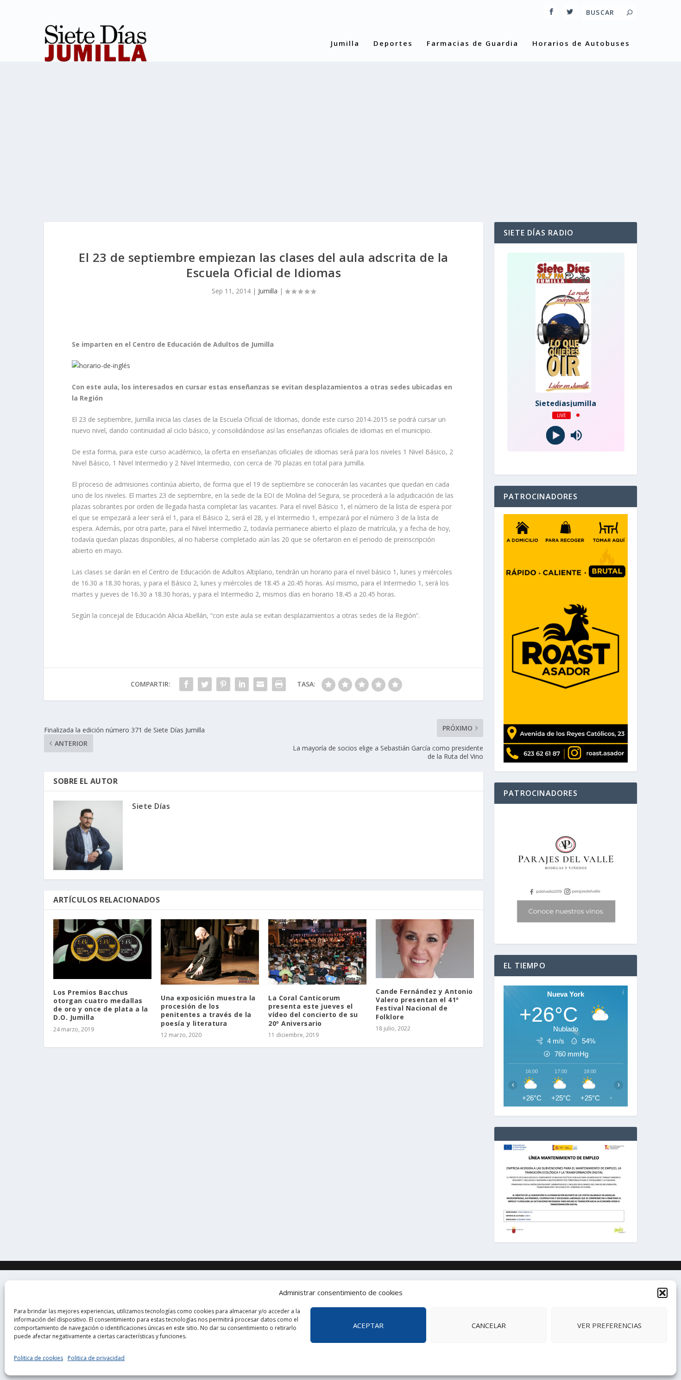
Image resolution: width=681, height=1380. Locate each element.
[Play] (555, 435)
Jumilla (345, 43)
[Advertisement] (340, 134)
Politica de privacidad (96, 1358)
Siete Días (151, 806)
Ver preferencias (609, 1325)
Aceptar (368, 1325)
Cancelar (489, 1325)
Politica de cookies (38, 1358)
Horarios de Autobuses (581, 43)
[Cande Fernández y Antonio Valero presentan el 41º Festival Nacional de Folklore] (425, 948)
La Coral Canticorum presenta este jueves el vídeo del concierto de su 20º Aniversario (313, 1010)
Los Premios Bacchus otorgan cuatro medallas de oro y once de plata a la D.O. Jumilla (100, 1005)
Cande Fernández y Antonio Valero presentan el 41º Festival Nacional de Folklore (424, 1004)
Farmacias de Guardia (472, 43)
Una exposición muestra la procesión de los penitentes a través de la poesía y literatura (208, 1010)
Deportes (393, 43)
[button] (662, 1292)
